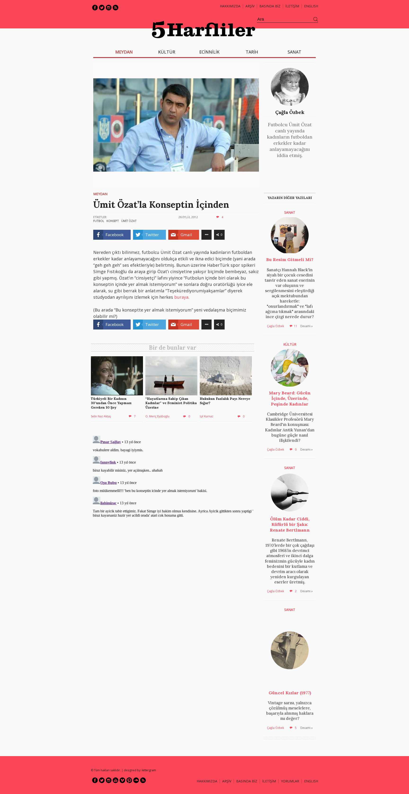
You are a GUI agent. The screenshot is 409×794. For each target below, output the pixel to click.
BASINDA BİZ (269, 6)
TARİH (252, 52)
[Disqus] (174, 493)
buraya (181, 297)
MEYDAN (124, 52)
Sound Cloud (136, 780)
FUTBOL (98, 221)
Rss (115, 7)
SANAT (294, 52)
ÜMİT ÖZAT (129, 221)
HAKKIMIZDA (207, 781)
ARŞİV (249, 6)
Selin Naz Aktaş (101, 416)
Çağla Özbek (289, 112)
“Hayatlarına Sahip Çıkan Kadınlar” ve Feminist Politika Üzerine (171, 403)
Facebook (95, 7)
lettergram (149, 770)
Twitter (102, 7)
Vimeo (122, 780)
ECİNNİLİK (209, 52)
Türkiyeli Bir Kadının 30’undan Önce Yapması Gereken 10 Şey (111, 403)
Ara (315, 19)
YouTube (115, 780)
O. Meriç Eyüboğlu (157, 416)
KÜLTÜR (166, 52)
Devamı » (306, 326)
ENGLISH (311, 6)
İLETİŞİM (292, 6)
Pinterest (129, 780)
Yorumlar (290, 781)
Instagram (108, 7)
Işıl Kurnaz (206, 416)
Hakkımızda (230, 6)
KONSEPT (113, 221)
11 (295, 326)
